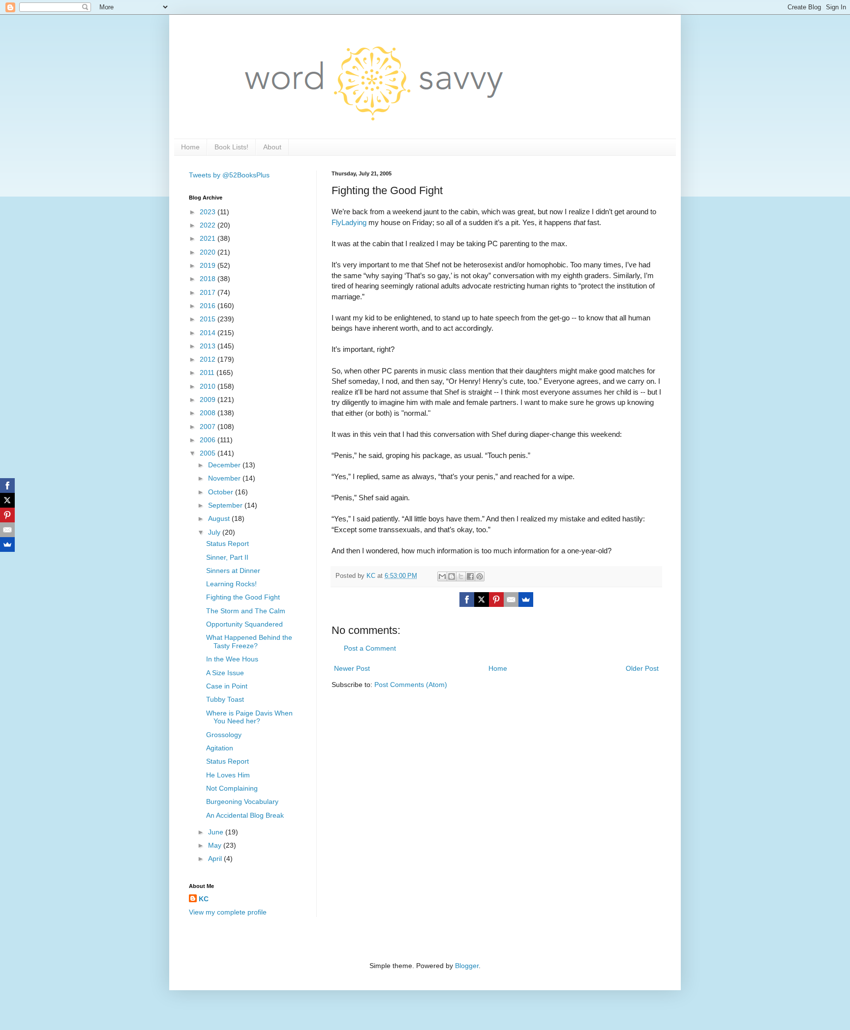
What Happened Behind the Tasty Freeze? (249, 641)
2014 (208, 333)
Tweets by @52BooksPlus (229, 175)
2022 (208, 225)
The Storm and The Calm (245, 611)
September (226, 505)
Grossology (224, 735)
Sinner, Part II (227, 557)
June (216, 832)
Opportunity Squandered (244, 624)
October (221, 492)
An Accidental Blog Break (245, 815)
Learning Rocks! (231, 584)
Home (190, 147)
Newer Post (352, 668)
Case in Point (226, 686)
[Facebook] (466, 599)
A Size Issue (225, 673)
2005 (208, 453)
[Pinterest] (496, 599)
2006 (208, 440)
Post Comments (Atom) (410, 684)
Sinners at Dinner (233, 570)
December (225, 465)
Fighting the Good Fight (243, 597)
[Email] (511, 599)
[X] (481, 599)
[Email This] (442, 576)
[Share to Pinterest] (480, 576)
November (225, 478)
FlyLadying (349, 222)
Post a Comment (370, 648)
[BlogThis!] (451, 576)
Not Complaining (232, 788)
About (272, 147)
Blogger (467, 966)
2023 (208, 212)
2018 (208, 279)
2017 (208, 292)
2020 (208, 252)
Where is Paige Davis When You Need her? (249, 717)
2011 (208, 372)
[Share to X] (461, 576)
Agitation (219, 748)
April (216, 858)
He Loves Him (228, 775)
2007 (208, 426)
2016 (208, 306)
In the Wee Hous (232, 659)
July (215, 532)
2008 (208, 413)
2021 (208, 238)
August (220, 518)
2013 (208, 346)
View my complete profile (228, 912)
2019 (208, 265)
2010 (208, 386)
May (215, 845)
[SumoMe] (525, 599)
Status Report (227, 543)
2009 (208, 399)
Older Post (642, 668)
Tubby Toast (225, 699)
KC (204, 899)
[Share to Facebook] (470, 576)
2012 (208, 359)
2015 (208, 319)
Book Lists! (231, 147)
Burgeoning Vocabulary (242, 801)
